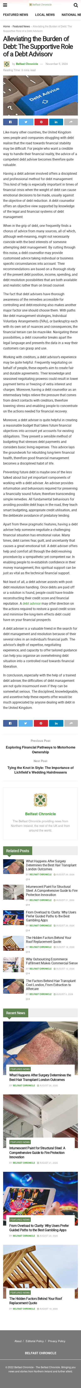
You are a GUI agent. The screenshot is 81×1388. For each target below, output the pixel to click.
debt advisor (32, 603)
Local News (45, 15)
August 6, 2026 (64, 994)
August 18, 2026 (65, 947)
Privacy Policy (56, 1341)
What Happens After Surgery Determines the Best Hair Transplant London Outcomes (51, 865)
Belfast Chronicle (27, 64)
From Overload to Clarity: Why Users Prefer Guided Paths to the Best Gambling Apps (51, 916)
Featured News (15, 15)
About (18, 1341)
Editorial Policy (35, 1341)
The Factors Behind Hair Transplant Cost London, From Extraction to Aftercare (51, 985)
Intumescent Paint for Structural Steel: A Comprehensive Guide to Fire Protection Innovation (51, 890)
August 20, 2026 (65, 925)
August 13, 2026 (65, 968)
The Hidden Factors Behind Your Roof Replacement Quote (48, 939)
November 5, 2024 (57, 64)
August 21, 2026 (65, 900)
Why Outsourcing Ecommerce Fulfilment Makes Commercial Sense (51, 961)
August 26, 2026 (65, 874)
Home (6, 26)
